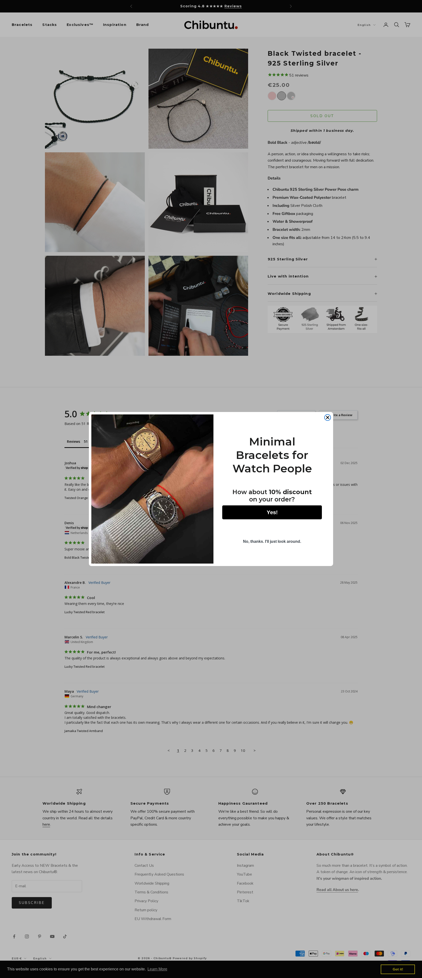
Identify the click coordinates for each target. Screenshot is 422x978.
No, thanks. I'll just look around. (272, 541)
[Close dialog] (328, 417)
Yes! (272, 512)
